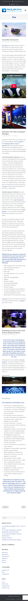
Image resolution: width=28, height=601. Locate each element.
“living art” (22, 300)
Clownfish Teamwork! (10, 40)
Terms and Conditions (10, 599)
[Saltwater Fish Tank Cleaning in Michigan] (14, 117)
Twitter (11, 4)
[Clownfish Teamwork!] (14, 30)
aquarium (21, 141)
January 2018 (5, 554)
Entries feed (5, 584)
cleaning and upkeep (9, 143)
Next (23, 507)
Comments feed (5, 586)
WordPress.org (5, 587)
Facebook (9, 4)
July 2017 (4, 560)
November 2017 (5, 556)
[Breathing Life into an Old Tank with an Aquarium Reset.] (14, 318)
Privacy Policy (19, 599)
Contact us (5, 186)
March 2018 (4, 552)
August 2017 (5, 558)
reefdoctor (17, 41)
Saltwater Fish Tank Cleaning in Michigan (11, 539)
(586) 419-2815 (7, 1)
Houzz (17, 4)
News (3, 572)
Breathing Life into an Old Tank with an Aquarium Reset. (13, 331)
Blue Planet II (5, 45)
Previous (5, 507)
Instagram (14, 4)
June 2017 (4, 562)
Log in (3, 582)
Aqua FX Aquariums (19, 200)
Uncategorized (5, 574)
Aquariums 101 (5, 570)
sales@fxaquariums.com (18, 1)
